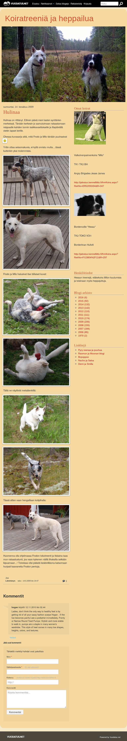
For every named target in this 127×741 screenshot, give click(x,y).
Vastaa (13, 637)
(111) (83, 314)
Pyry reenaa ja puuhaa (90, 350)
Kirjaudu (87, 3)
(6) (82, 297)
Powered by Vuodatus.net (110, 737)
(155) (84, 325)
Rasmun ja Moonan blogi (91, 353)
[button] (53, 3)
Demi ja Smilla (85, 364)
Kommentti (11, 687)
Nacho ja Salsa (86, 360)
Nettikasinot (46, 3)
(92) (83, 301)
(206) (84, 321)
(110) (84, 311)
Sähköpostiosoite (23, 667)
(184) (84, 328)
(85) (83, 332)
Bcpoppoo (83, 357)
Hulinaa (11, 112)
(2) (82, 335)
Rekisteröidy (76, 3)
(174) (84, 318)
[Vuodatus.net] (16, 737)
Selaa (62, 3)
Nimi (9, 656)
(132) (84, 304)
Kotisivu (31, 677)
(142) (84, 308)
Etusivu (35, 3)
